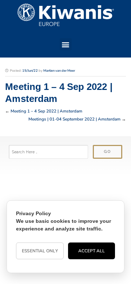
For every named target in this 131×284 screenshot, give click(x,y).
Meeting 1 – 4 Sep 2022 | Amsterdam (46, 111)
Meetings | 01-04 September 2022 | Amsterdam (74, 119)
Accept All (91, 251)
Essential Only (39, 251)
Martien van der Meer (59, 70)
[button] (66, 44)
